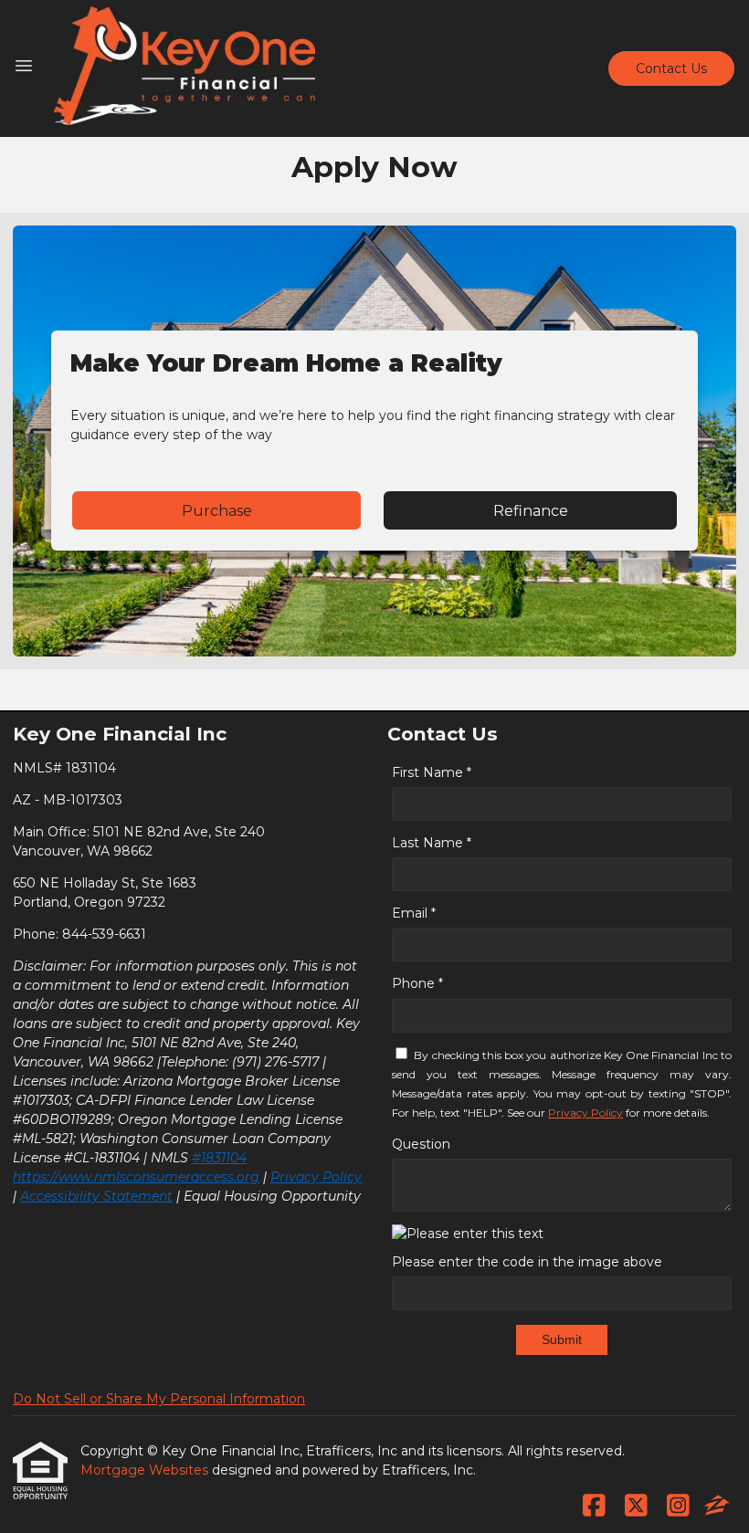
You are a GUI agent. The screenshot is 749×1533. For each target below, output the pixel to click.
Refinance (530, 511)
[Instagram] (678, 1506)
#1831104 (219, 1158)
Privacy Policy (316, 1177)
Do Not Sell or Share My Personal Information (159, 1399)
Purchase (217, 511)
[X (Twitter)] (636, 1506)
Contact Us (671, 68)
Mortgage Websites (146, 1470)
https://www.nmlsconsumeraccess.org (136, 1177)
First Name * (431, 772)
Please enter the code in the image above (527, 1262)
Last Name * (431, 843)
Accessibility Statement (96, 1196)
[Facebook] (594, 1506)
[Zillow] (717, 1506)
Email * (414, 913)
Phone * (417, 983)
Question (421, 1144)
